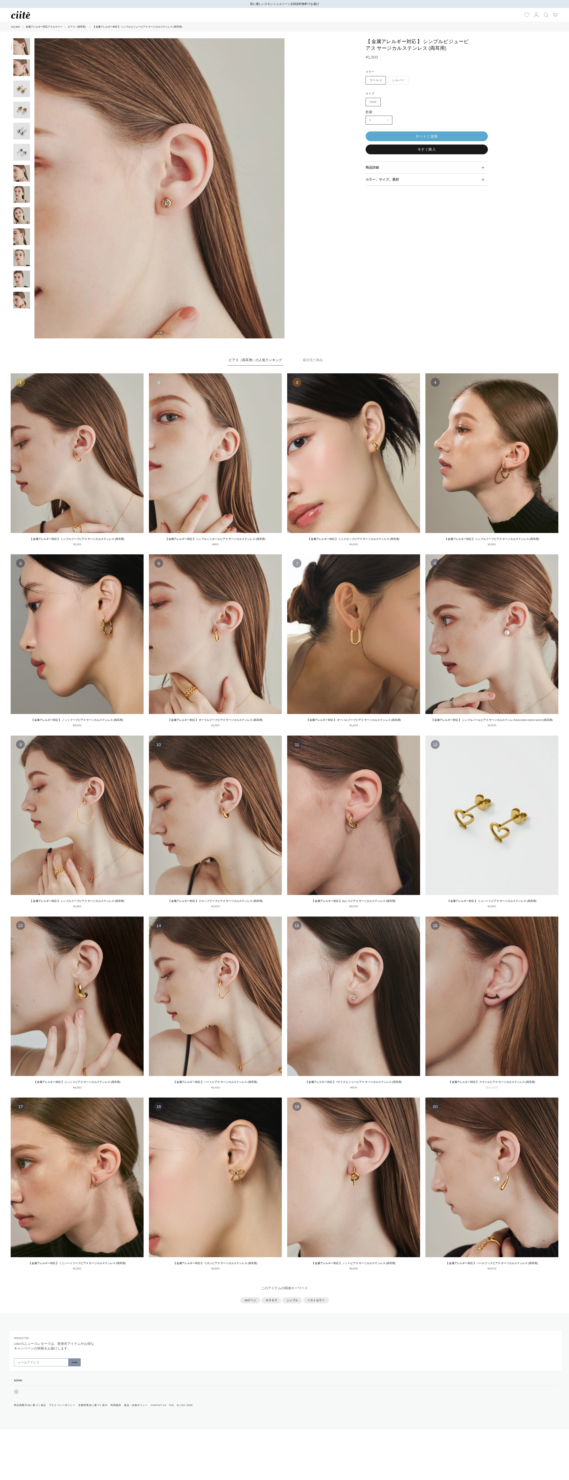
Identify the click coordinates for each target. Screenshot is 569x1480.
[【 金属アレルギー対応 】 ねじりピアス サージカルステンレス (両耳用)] (353, 815)
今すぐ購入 (427, 149)
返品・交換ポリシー (136, 1405)
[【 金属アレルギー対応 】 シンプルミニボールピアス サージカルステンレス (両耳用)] (215, 453)
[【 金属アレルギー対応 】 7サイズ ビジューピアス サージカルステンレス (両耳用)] (353, 996)
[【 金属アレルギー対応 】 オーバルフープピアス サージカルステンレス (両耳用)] (353, 634)
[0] (526, 15)
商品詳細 (372, 167)
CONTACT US (158, 1405)
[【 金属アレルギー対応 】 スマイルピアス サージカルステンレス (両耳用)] (491, 996)
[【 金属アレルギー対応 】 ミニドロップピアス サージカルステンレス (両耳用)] (353, 453)
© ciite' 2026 (185, 1405)
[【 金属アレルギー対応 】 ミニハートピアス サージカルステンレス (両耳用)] (491, 815)
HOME (15, 26)
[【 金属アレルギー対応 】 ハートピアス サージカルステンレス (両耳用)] (215, 996)
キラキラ (271, 1300)
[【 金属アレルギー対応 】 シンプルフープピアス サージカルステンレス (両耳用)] (77, 453)
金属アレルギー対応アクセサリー (44, 26)
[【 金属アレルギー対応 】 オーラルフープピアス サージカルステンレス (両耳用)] (215, 634)
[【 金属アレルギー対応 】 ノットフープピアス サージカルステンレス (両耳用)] (77, 634)
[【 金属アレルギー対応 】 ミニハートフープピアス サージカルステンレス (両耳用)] (77, 1177)
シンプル (292, 1300)
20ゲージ (250, 1300)
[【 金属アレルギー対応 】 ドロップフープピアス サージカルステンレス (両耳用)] (215, 815)
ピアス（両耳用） (77, 26)
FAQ (171, 1405)
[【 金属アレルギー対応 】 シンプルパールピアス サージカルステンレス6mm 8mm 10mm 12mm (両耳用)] (491, 634)
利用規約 (115, 1405)
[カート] (555, 14)
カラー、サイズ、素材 (382, 179)
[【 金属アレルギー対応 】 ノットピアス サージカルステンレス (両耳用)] (353, 1177)
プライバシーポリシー (62, 1405)
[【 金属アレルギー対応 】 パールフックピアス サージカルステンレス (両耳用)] (491, 1177)
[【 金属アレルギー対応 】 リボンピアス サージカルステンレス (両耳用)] (215, 1177)
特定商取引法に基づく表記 (30, 1405)
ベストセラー (316, 1300)
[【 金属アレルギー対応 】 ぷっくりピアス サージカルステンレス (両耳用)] (77, 996)
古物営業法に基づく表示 (93, 1405)
